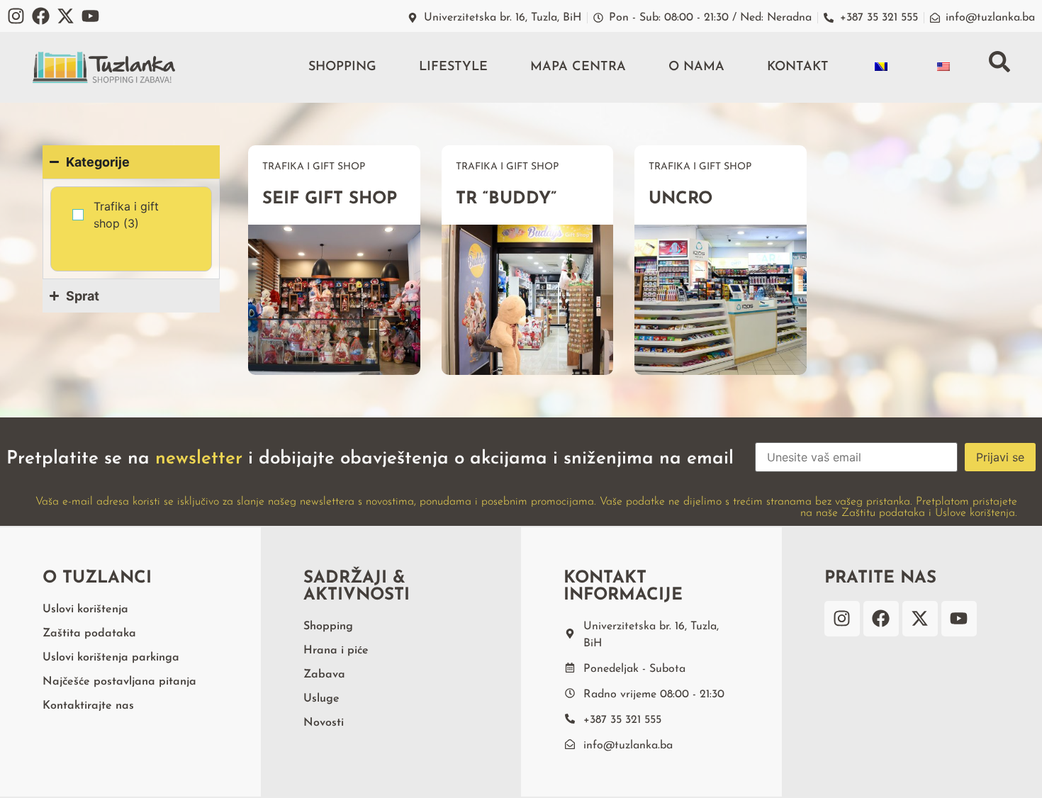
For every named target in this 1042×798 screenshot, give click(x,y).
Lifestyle (453, 67)
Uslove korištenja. (976, 513)
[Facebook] (41, 16)
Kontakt (798, 67)
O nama (696, 67)
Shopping (342, 67)
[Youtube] (90, 16)
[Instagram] (16, 16)
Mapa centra (578, 67)
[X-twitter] (65, 16)
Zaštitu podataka (883, 513)
